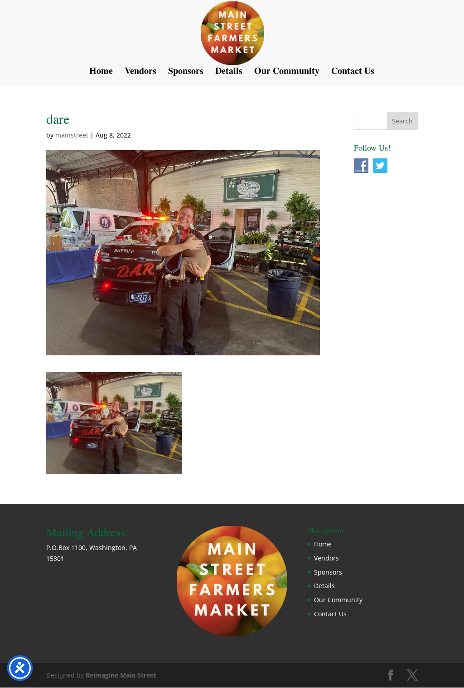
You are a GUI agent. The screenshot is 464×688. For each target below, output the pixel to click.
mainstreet (71, 135)
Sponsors (185, 72)
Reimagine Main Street (121, 675)
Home (101, 72)
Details (228, 72)
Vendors (140, 72)
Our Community (286, 72)
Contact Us (352, 72)
